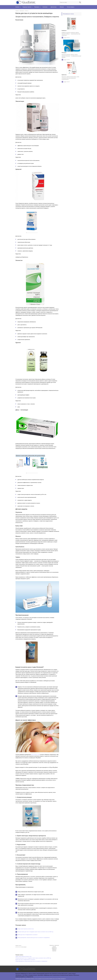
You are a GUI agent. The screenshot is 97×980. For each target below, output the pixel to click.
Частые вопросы (70, 7)
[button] (47, 221)
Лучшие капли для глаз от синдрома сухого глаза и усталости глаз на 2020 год (35, 931)
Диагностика (53, 7)
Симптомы (45, 7)
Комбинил (64, 30)
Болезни (17, 7)
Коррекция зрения (27, 7)
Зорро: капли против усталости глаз (26, 928)
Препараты (36, 7)
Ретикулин (64, 52)
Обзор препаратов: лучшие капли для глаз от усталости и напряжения (34, 937)
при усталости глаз (35, 754)
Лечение (62, 7)
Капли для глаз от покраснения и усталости (27, 934)
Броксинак (64, 74)
